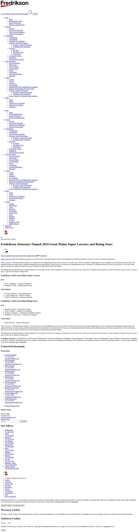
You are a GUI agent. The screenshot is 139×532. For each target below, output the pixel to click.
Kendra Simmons (10, 382)
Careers (7, 78)
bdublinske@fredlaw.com (13, 364)
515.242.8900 (9, 435)
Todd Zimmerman (10, 399)
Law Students (13, 85)
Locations (12, 107)
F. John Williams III (11, 393)
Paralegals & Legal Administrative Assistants (23, 87)
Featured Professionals (13, 346)
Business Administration (17, 25)
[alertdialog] (69, 520)
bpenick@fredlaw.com (12, 375)
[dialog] (69, 503)
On (4, 523)
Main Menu (24, 14)
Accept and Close (19, 505)
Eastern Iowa (13, 213)
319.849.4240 (9, 446)
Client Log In (9, 227)
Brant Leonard (9, 366)
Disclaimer (8, 487)
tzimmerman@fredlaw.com (13, 402)
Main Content (15, 14)
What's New (13, 65)
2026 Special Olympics (16, 59)
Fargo (11, 215)
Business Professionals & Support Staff (21, 89)
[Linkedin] (6, 231)
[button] (6, 252)
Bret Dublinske (10, 360)
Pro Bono (12, 48)
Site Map (8, 485)
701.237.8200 (9, 450)
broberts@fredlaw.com (12, 380)
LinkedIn (23, 342)
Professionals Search (15, 21)
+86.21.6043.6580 (11, 465)
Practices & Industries (16, 30)
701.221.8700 (9, 439)
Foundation (12, 58)
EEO (6, 495)
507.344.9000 (9, 457)
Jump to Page (5, 419)
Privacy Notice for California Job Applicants (23, 96)
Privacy (7, 489)
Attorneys (12, 83)
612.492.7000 (9, 432)
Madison (12, 216)
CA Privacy (8, 491)
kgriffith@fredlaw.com (8, 417)
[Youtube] (6, 234)
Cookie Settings (6, 14)
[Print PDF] (6, 250)
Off (9, 523)
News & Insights (10, 61)
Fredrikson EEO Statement (21, 47)
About (7, 98)
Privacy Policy (61, 502)
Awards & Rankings (15, 74)
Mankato (12, 218)
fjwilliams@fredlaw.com (13, 397)
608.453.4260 (9, 454)
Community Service (15, 56)
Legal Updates (13, 69)
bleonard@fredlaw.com (12, 369)
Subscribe (12, 76)
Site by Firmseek (10, 496)
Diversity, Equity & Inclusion (18, 43)
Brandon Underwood (12, 388)
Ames (11, 207)
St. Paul (11, 220)
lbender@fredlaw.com (12, 358)
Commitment (9, 36)
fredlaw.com (14, 342)
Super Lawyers (6, 259)
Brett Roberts (9, 377)
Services (7, 27)
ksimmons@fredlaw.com (13, 386)
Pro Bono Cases (18, 52)
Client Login (9, 484)
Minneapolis (13, 205)
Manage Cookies (6, 505)
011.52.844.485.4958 (12, 468)
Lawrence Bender (10, 355)
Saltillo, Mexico (14, 224)
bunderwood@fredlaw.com (13, 391)
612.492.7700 (9, 461)
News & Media (14, 67)
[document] (69, 520)
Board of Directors (15, 23)
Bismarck (12, 209)
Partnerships (17, 54)
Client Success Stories (16, 34)
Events (11, 70)
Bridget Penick (9, 371)
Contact (7, 202)
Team (6, 17)
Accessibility (9, 493)
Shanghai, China (14, 222)
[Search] (31, 14)
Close (3, 530)
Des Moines (13, 211)
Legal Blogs (13, 72)
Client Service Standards (17, 32)
